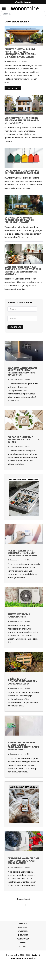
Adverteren (23, 931)
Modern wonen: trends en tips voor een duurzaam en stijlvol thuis (22, 120)
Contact (23, 924)
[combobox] (23, 13)
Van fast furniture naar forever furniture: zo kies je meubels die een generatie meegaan (23, 270)
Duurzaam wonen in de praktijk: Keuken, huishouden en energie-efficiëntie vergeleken (20, 53)
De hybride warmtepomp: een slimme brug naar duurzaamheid (24, 861)
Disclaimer (23, 935)
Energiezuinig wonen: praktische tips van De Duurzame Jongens (19, 220)
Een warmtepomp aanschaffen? (19, 615)
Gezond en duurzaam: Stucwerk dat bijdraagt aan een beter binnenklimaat (23, 746)
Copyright (23, 927)
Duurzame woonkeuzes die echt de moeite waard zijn (22, 172)
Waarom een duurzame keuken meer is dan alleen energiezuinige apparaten (22, 371)
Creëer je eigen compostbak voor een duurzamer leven (22, 681)
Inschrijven (15, 327)
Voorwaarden (23, 939)
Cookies (23, 947)
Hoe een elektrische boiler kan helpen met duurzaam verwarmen (22, 553)
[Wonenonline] (23, 8)
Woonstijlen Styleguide (23, 2)
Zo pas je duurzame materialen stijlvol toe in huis (23, 440)
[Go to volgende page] (21, 905)
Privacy (23, 943)
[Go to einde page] (25, 905)
